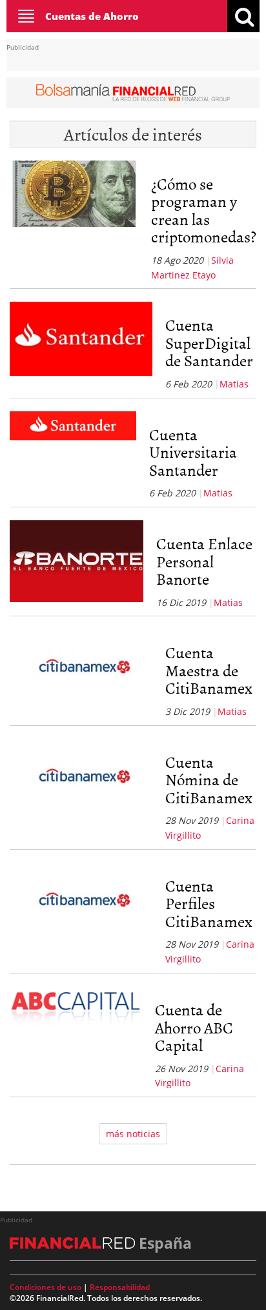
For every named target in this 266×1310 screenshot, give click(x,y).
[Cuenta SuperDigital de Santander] (81, 346)
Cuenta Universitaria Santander (193, 452)
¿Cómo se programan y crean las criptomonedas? (203, 210)
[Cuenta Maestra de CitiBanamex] (81, 673)
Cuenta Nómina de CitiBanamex (208, 779)
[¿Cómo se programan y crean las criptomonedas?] (74, 221)
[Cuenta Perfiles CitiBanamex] (81, 914)
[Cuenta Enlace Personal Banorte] (76, 564)
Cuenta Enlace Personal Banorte (204, 561)
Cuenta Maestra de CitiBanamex (208, 669)
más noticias (133, 1134)
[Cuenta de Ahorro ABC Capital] (76, 1038)
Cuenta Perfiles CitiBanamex (208, 903)
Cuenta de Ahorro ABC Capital (194, 1027)
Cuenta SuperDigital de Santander (209, 342)
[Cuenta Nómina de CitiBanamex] (81, 791)
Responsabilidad (120, 1287)
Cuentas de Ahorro (92, 16)
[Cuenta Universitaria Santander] (73, 455)
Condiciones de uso (45, 1287)
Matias (234, 384)
